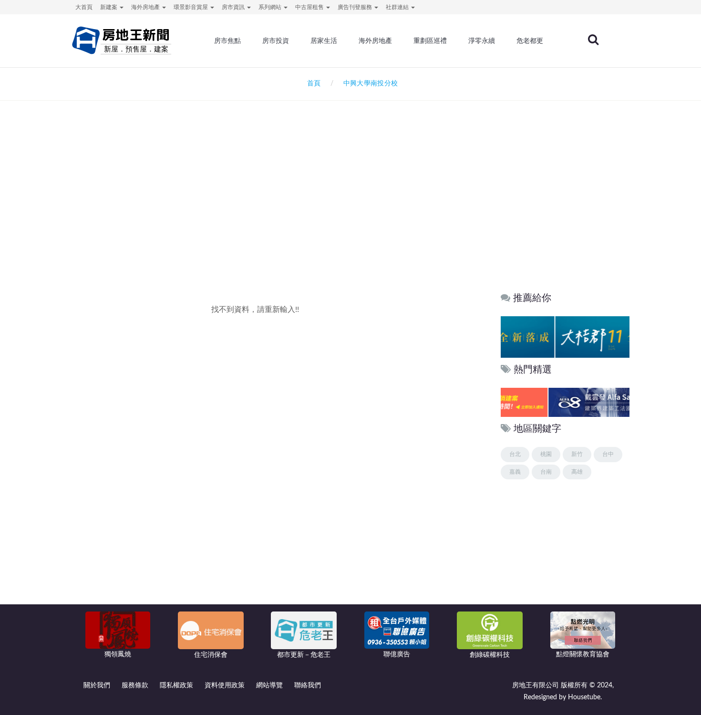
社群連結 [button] (398, 7)
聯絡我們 (307, 685)
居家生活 (323, 40)
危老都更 (529, 40)
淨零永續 (481, 40)
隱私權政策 (176, 685)
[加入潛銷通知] (546, 402)
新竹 (577, 454)
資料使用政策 (225, 685)
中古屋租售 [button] (310, 7)
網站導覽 (269, 685)
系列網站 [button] (270, 7)
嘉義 (515, 471)
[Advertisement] (350, 203)
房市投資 (275, 40)
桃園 (546, 454)
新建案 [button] (109, 7)
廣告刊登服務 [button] (355, 7)
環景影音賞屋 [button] (191, 7)
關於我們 (96, 685)
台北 (515, 454)
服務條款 (135, 685)
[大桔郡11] (570, 336)
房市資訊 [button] (234, 7)
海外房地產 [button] (146, 7)
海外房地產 (375, 40)
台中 (608, 454)
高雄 (577, 471)
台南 (546, 471)
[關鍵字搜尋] (593, 39)
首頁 (311, 83)
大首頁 (84, 7)
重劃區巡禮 (430, 40)
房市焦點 (227, 40)
